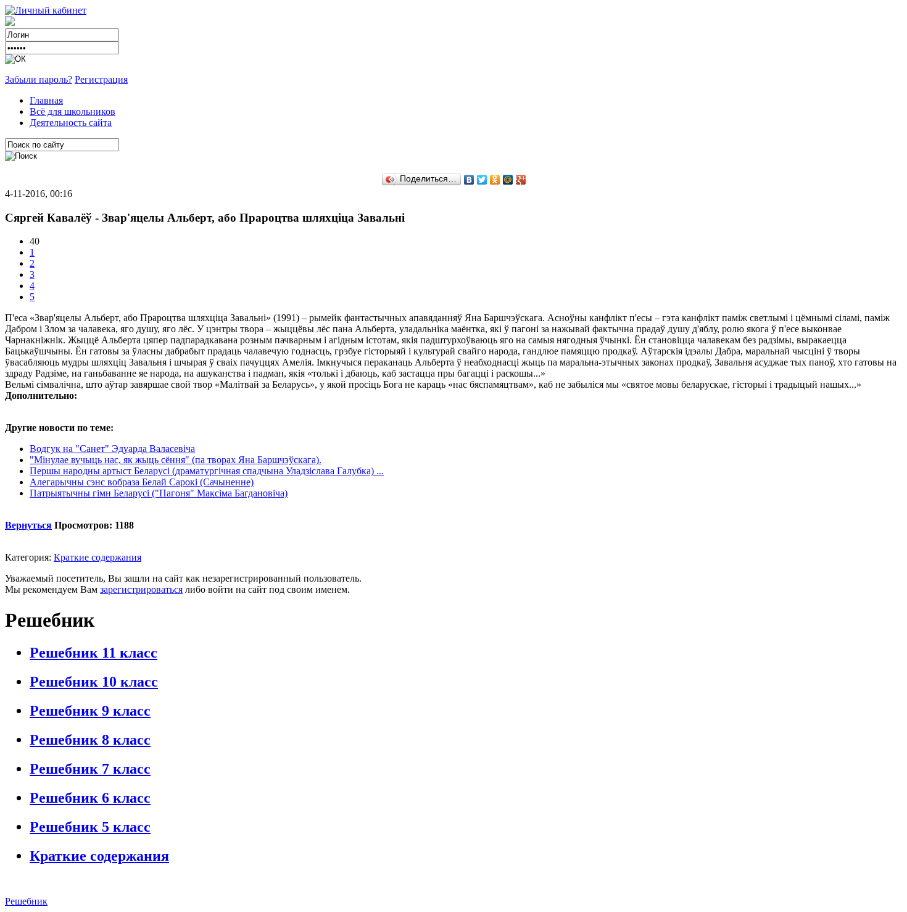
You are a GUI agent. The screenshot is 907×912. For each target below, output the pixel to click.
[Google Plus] (521, 180)
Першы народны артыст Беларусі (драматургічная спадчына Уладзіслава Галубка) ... (207, 471)
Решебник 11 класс (93, 653)
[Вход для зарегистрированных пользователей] (45, 10)
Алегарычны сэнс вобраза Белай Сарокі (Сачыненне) (142, 482)
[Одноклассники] (495, 180)
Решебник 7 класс (90, 769)
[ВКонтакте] (469, 180)
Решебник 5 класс (90, 827)
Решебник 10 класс (94, 682)
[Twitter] (482, 180)
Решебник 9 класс (90, 711)
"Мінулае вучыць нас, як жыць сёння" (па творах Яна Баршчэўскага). (175, 459)
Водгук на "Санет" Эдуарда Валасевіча (112, 448)
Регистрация (101, 79)
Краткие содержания (97, 557)
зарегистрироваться (141, 589)
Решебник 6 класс (90, 798)
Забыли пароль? (38, 79)
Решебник (26, 901)
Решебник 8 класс (90, 740)
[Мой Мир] (508, 180)
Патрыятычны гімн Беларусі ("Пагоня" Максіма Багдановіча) (159, 493)
